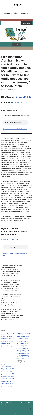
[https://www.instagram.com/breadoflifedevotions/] (17, 413)
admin (4, 89)
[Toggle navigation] (30, 17)
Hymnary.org (4, 239)
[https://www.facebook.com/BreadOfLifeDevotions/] (15, 413)
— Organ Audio (14, 239)
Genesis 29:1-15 (23, 97)
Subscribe (26, 23)
